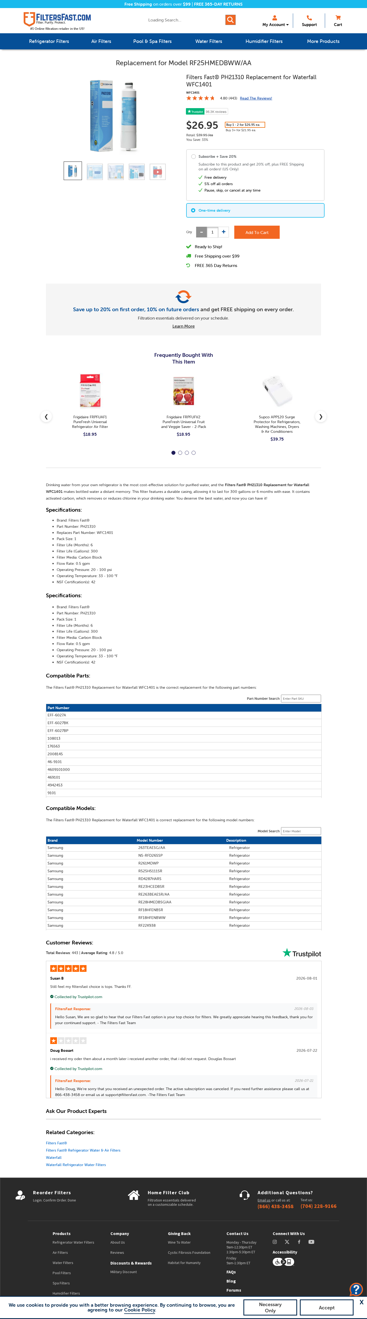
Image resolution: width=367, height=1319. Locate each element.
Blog (231, 1281)
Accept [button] (327, 1308)
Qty (189, 232)
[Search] (230, 20)
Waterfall (54, 1157)
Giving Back (179, 1233)
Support (309, 24)
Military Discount (123, 1271)
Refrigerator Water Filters (73, 1242)
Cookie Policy (139, 1310)
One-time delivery (214, 210)
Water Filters (63, 1262)
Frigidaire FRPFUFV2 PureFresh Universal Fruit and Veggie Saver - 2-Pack (183, 422)
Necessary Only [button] (270, 1307)
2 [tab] (180, 453)
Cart (338, 24)
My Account (273, 24)
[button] (361, 1302)
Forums (233, 1290)
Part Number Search (263, 698)
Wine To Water (179, 1242)
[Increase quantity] (223, 232)
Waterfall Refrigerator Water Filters (76, 1164)
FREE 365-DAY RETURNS (218, 4)
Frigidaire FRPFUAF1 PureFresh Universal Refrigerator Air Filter (90, 422)
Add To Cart (257, 232)
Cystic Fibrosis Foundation (189, 1252)
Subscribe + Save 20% (217, 156)
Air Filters (60, 1252)
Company (119, 1233)
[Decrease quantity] (201, 232)
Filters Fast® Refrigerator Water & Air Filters (83, 1150)
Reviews (117, 1252)
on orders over (157, 4)
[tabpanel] (90, 409)
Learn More (183, 326)
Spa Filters (61, 1283)
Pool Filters (62, 1272)
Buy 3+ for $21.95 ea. (241, 130)
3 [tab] (187, 453)
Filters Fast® (56, 1143)
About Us (117, 1242)
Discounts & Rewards (131, 1263)
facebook (299, 1242)
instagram (275, 1242)
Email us (264, 1200)
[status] (212, 232)
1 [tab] (173, 453)
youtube (311, 1242)
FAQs (231, 1271)
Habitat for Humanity (184, 1262)
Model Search (269, 831)
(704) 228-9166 (319, 1206)
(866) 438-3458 (276, 1206)
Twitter (287, 1242)
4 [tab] (194, 453)
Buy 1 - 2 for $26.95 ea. (243, 125)
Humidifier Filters (66, 1293)
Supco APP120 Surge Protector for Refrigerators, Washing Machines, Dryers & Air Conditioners (277, 424)
